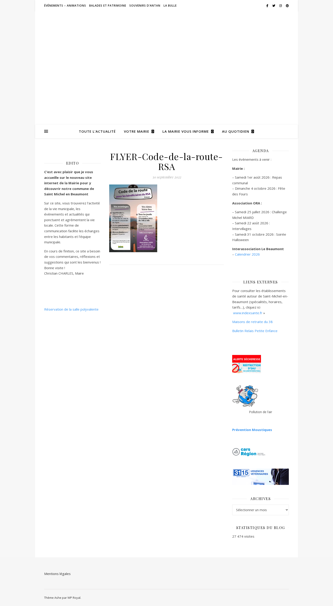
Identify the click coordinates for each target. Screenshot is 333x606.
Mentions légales (57, 573)
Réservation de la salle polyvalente (71, 309)
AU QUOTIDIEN (235, 131)
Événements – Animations (65, 5)
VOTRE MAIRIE (136, 131)
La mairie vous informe (185, 131)
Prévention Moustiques (252, 429)
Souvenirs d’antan (144, 5)
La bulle (170, 5)
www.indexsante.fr (247, 313)
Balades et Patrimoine (107, 5)
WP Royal (74, 598)
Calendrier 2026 (247, 254)
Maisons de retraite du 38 (252, 321)
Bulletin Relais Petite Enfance (255, 330)
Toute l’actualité (97, 131)
